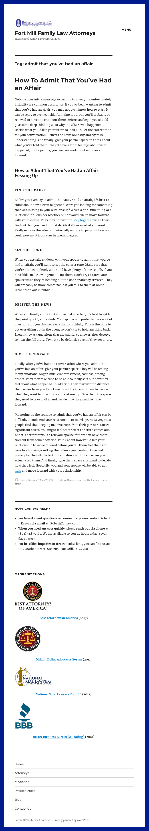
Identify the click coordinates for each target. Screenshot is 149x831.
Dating (62, 480)
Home (19, 764)
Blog (18, 799)
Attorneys (22, 773)
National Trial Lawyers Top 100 (58, 694)
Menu (127, 29)
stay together (83, 220)
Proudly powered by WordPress (72, 820)
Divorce (71, 480)
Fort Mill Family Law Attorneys (55, 33)
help (18, 470)
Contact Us (23, 808)
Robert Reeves (28, 480)
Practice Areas (25, 791)
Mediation (22, 782)
